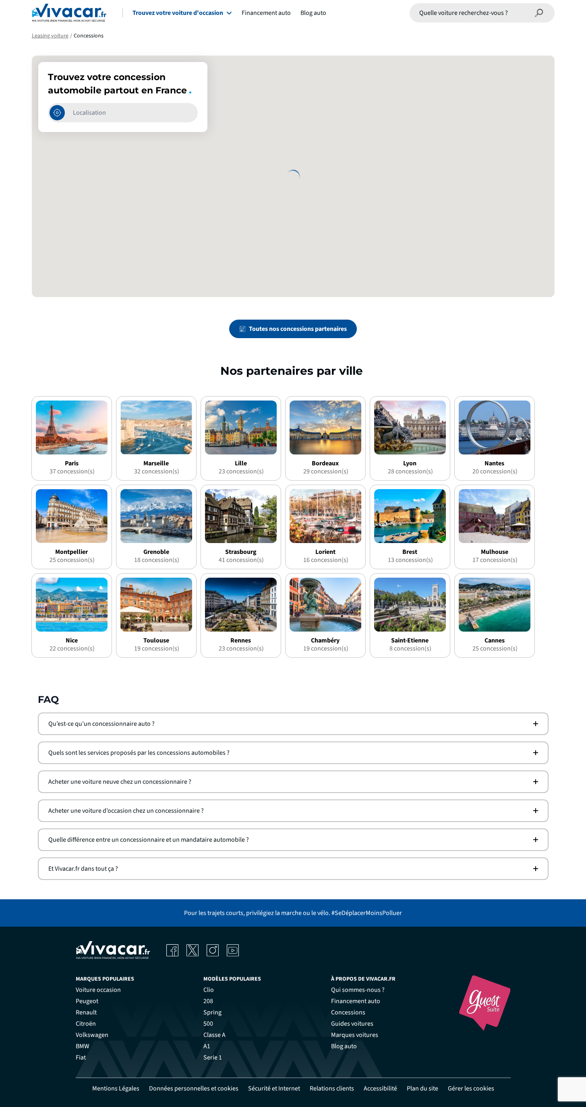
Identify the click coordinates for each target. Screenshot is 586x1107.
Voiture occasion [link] (98, 989)
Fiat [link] (81, 1057)
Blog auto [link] (344, 1046)
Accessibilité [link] (380, 1088)
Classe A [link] (214, 1035)
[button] (293, 723)
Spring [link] (212, 1012)
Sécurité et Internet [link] (274, 1088)
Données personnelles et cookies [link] (193, 1088)
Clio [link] (208, 989)
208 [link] (208, 1001)
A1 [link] (206, 1046)
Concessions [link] (348, 1012)
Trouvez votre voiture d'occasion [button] (178, 12)
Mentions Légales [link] (115, 1088)
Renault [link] (86, 1012)
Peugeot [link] (87, 1001)
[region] (293, 176)
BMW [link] (82, 1046)
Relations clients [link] (332, 1088)
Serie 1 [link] (212, 1057)
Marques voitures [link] (354, 1035)
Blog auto (313, 12)
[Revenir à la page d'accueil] (69, 13)
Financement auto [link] (355, 1001)
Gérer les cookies (471, 1088)
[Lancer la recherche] (539, 13)
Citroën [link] (86, 1023)
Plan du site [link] (422, 1088)
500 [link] (208, 1023)
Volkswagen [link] (92, 1035)
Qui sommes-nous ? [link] (358, 989)
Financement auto (266, 12)
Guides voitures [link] (352, 1023)
